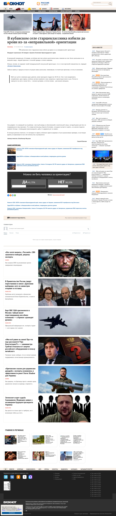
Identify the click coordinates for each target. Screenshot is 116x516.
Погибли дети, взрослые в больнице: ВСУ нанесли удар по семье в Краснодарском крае (22, 439)
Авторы (57, 477)
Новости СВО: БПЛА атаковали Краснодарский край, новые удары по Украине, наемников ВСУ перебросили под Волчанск (43, 202)
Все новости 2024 (96, 475)
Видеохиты (64, 469)
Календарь (74, 469)
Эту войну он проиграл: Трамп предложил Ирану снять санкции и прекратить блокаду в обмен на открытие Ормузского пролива (102, 62)
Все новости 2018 (96, 486)
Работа (34, 9)
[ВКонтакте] (8, 195)
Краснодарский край (58, 195)
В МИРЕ (7, 260)
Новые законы (42, 11)
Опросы (46, 469)
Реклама (57, 473)
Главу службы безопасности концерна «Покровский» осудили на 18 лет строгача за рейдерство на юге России (78, 439)
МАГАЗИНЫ (68, 9)
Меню (10, 9)
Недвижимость (30, 469)
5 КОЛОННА (56, 9)
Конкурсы (55, 469)
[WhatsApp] (15, 195)
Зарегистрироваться (78, 477)
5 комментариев (28, 46)
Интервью (20, 469)
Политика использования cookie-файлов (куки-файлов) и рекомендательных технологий (47, 501)
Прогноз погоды (53, 11)
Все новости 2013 (96, 496)
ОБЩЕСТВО (8, 291)
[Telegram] (13, 195)
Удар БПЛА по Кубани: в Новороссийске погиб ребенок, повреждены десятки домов (41, 156)
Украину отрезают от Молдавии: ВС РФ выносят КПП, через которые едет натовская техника (101, 112)
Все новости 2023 (96, 477)
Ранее (17, 233)
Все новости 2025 (96, 473)
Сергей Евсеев (82, 141)
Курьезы (77, 11)
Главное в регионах (14, 430)
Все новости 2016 (96, 490)
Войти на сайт (77, 475)
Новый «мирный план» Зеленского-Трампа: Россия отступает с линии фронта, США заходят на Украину (102, 201)
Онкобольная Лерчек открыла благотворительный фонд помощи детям (102, 135)
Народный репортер (86, 469)
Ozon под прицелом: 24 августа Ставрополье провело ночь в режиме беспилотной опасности (50, 439)
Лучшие (11, 233)
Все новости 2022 (96, 479)
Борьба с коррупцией (66, 11)
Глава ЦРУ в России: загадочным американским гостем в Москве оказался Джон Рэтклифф (102, 104)
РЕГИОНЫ (10, 46)
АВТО (22, 9)
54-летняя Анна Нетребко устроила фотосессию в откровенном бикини (101, 77)
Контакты (57, 475)
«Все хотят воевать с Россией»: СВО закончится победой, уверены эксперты (102, 120)
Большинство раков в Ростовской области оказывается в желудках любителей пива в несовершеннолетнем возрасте (16, 462)
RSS (74, 479)
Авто (40, 469)
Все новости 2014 (96, 494)
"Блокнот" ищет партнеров (81, 513)
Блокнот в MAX (31, 11)
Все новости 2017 (96, 488)
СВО (6, 11)
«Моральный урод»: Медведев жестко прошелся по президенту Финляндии (102, 70)
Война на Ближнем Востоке (17, 11)
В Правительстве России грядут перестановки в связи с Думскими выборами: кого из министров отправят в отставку (101, 128)
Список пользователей (79, 473)
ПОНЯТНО (12, 513)
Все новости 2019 (96, 484)
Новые (5, 233)
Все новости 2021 (96, 481)
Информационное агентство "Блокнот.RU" (101, 513)
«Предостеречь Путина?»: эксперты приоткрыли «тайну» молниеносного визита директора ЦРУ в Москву (101, 53)
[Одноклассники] (10, 195)
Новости (11, 469)
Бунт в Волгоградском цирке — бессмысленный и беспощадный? (51, 454)
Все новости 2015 (96, 492)
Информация (58, 479)
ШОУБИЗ (44, 9)
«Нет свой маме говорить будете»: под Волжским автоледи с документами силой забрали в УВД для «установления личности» (78, 456)
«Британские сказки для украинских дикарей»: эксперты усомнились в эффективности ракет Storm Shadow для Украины (102, 185)
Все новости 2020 (96, 482)
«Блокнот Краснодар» (14, 66)
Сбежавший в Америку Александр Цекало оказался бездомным (102, 193)
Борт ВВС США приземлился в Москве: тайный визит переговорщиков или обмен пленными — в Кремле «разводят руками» (102, 144)
